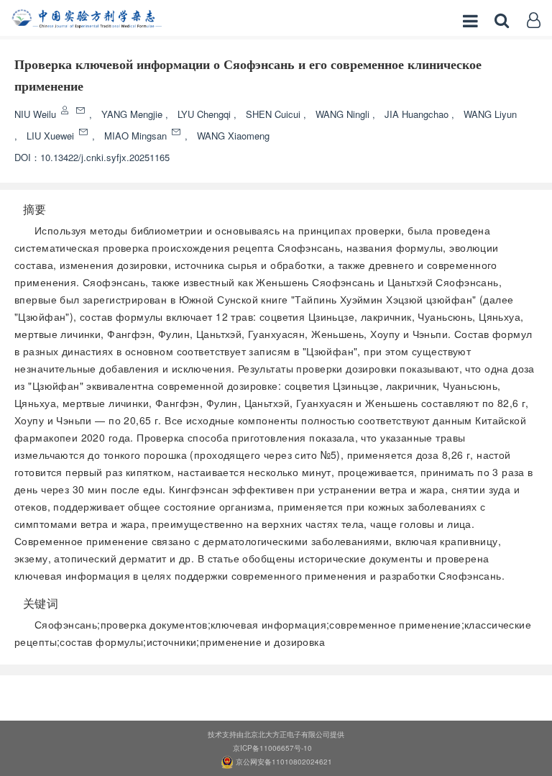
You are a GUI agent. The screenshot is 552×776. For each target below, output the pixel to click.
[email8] (177, 132)
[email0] (81, 110)
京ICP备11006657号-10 (272, 748)
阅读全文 (276, 693)
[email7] (84, 132)
